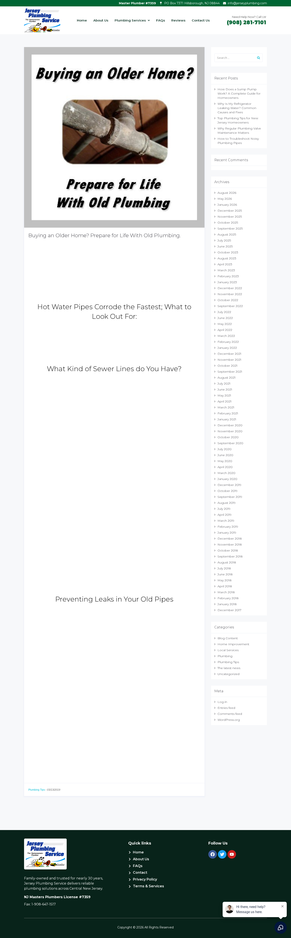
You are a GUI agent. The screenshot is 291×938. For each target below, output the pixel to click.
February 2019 (228, 527)
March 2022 (226, 336)
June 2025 (225, 246)
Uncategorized (228, 674)
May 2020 (225, 461)
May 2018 (225, 580)
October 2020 (228, 437)
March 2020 (226, 473)
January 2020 (227, 479)
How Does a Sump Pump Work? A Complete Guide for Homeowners (239, 93)
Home (82, 20)
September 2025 (230, 228)
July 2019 (224, 509)
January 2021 (227, 419)
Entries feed (226, 708)
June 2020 (225, 455)
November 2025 (230, 216)
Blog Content (228, 638)
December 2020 (230, 425)
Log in (222, 702)
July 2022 (224, 312)
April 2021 (225, 401)
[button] (132, 20)
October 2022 (228, 300)
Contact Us (201, 20)
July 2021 (224, 383)
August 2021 (227, 377)
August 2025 (227, 234)
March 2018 (226, 592)
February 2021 (228, 413)
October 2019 (228, 491)
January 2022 (227, 348)
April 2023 (225, 264)
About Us (100, 20)
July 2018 (224, 568)
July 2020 (225, 449)
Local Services (228, 650)
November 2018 (230, 544)
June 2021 (225, 389)
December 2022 (230, 288)
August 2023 (227, 258)
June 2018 (225, 574)
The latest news (229, 668)
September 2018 (230, 556)
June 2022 (225, 318)
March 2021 (226, 407)
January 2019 (227, 532)
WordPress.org (229, 720)
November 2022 (230, 294)
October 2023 (228, 252)
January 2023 (227, 282)
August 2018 (227, 562)
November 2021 (229, 360)
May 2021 (224, 395)
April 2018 (225, 586)
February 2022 (228, 342)
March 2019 (226, 521)
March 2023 (226, 270)
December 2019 (229, 485)
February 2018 (228, 598)
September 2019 (230, 497)
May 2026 (225, 199)
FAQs (160, 20)
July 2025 (224, 240)
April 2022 (225, 330)
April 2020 (225, 467)
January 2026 (227, 205)
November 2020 (230, 431)
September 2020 (230, 443)
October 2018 (228, 550)
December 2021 (229, 354)
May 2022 (225, 324)
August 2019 (227, 503)
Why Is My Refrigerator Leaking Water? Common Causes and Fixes (237, 108)
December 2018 (230, 538)
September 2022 (230, 306)
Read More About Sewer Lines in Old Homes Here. (76, 589)
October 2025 (228, 222)
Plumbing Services (130, 20)
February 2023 (228, 276)
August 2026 (227, 193)
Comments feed (230, 714)
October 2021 (228, 366)
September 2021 (230, 371)
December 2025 (230, 211)
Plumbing (225, 656)
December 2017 (229, 610)
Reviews (178, 20)
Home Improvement (233, 644)
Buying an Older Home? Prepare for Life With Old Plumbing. (104, 235)
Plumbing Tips (36, 789)
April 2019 (225, 515)
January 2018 (227, 604)
